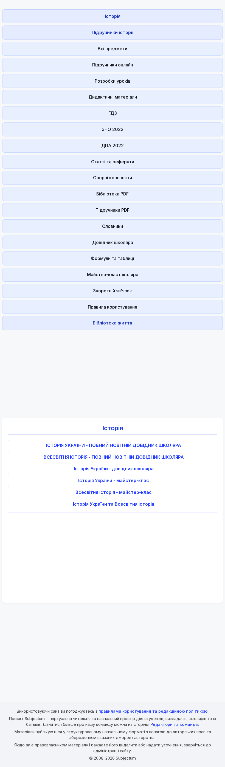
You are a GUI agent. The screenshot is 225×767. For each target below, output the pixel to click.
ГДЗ (112, 113)
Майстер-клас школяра (112, 274)
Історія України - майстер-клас (113, 480)
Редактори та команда (174, 724)
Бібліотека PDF (112, 194)
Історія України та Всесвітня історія (113, 504)
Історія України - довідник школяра (114, 468)
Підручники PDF (112, 210)
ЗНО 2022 (112, 129)
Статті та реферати (112, 161)
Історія (112, 16)
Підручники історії (112, 32)
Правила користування (112, 307)
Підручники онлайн (112, 65)
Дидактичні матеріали (112, 97)
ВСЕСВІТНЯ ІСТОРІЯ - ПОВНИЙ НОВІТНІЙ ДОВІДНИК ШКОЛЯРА (114, 457)
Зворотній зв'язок (112, 290)
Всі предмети (112, 48)
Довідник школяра (112, 242)
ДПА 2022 (112, 145)
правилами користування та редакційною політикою (153, 711)
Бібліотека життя (112, 323)
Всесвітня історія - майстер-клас (113, 492)
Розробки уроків (113, 81)
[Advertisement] (112, 370)
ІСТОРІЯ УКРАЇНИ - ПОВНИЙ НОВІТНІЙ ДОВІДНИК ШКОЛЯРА (113, 445)
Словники (112, 226)
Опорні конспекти (112, 177)
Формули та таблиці (112, 258)
